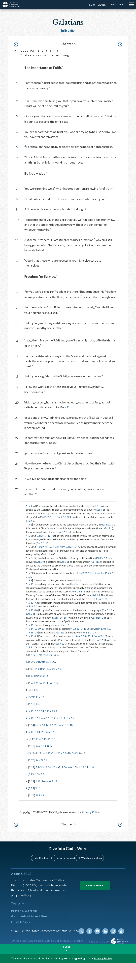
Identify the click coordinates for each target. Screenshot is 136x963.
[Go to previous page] (17, 44)
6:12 (37, 711)
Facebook (89, 931)
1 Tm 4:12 (78, 767)
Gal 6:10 (95, 505)
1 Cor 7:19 (59, 546)
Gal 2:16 (61, 517)
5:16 (31, 632)
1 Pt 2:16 (69, 717)
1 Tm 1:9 (39, 774)
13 (46, 543)
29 (53, 661)
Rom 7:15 (41, 739)
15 (65, 617)
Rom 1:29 (80, 636)
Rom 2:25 (42, 546)
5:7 (30, 558)
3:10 (36, 668)
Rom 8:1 (87, 632)
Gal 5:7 (101, 558)
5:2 (31, 661)
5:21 (31, 647)
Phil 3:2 (33, 606)
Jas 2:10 (56, 668)
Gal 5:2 (45, 517)
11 (107, 558)
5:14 (31, 628)
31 (113, 524)
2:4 (36, 654)
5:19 (31, 636)
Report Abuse (97, 4)
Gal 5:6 (31, 520)
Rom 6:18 (45, 717)
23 (36, 636)
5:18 (31, 746)
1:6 (35, 689)
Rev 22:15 (41, 760)
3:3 (69, 517)
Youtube (97, 931)
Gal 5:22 (60, 643)
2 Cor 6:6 (67, 767)
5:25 (31, 788)
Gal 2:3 (96, 595)
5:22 (31, 767)
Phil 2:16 (110, 572)
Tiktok (121, 931)
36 (56, 654)
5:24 (37, 732)
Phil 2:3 (39, 795)
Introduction (24, 50)
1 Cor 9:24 (94, 572)
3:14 (28, 576)
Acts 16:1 (76, 591)
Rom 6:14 (40, 746)
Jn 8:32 (50, 654)
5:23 (31, 774)
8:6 (53, 739)
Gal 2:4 (108, 528)
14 (42, 711)
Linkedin (105, 931)
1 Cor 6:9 (97, 636)
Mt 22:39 (74, 628)
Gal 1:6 (77, 580)
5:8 (30, 580)
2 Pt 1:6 (89, 767)
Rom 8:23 (39, 675)
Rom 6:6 (46, 781)
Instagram (113, 931)
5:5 (31, 675)
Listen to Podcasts (65, 858)
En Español (68, 30)
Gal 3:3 (60, 632)
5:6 (30, 546)
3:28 (36, 682)
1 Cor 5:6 (39, 696)
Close (67, 947)
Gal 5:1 (100, 509)
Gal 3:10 (41, 535)
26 (50, 546)
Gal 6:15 (70, 546)
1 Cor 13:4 (52, 767)
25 (36, 632)
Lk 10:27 (85, 628)
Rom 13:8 (100, 628)
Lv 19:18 (39, 628)
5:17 (32, 739)
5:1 (30, 505)
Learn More (94, 885)
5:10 (31, 703)
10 (108, 628)
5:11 (31, 584)
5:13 (31, 610)
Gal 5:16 (96, 617)
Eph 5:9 (39, 767)
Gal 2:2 (83, 572)
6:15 (42, 682)
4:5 (40, 654)
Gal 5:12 (96, 561)
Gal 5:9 (40, 561)
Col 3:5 (76, 753)
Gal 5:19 (100, 639)
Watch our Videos (91, 858)
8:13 (54, 781)
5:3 (30, 535)
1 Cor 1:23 (101, 598)
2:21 (36, 661)
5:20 (31, 760)
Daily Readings (41, 858)
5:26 (31, 795)
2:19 (37, 781)
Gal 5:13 (62, 531)
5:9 (31, 696)
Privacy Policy (91, 812)
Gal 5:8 (64, 561)
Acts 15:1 (45, 661)
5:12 (31, 602)
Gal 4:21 (106, 524)
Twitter (81, 931)
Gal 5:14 (57, 617)
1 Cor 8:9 (57, 717)
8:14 (49, 746)
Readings (117, 4)
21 (37, 753)
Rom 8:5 (50, 732)
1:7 (37, 703)
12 (49, 535)
